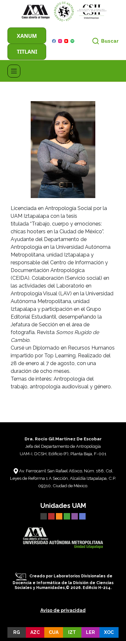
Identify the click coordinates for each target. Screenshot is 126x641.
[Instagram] (60, 41)
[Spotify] (72, 41)
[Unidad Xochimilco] (82, 515)
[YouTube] (66, 41)
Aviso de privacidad (63, 610)
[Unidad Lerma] (75, 515)
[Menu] (13, 71)
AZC (35, 632)
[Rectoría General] (43, 515)
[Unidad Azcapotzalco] (51, 515)
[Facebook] (54, 41)
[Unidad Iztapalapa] (67, 515)
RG (16, 632)
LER (90, 632)
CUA (53, 632)
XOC (109, 632)
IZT (72, 632)
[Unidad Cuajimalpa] (60, 515)
